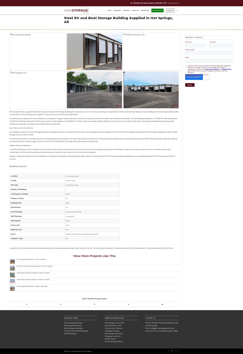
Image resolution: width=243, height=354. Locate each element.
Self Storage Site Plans (114, 333)
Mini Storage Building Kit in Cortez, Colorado (31, 259)
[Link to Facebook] (169, 350)
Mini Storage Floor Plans (114, 323)
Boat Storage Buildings (73, 328)
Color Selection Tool (113, 325)
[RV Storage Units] (94, 52)
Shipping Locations (112, 336)
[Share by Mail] (162, 304)
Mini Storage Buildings (73, 323)
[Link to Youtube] (171, 350)
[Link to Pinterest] (177, 350)
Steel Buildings (70, 333)
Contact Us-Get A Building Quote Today (161, 331)
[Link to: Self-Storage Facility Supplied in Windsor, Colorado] (12, 281)
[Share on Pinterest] (94, 304)
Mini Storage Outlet (16, 112)
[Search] (177, 10)
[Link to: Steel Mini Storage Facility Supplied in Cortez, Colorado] (12, 268)
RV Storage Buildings (72, 325)
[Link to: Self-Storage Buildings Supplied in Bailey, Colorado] (12, 275)
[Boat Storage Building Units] (37, 52)
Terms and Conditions (114, 341)
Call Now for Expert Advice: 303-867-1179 (150, 3)
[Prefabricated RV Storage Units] (151, 52)
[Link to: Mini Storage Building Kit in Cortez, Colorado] (12, 261)
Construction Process (113, 328)
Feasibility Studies (112, 331)
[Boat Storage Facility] (151, 90)
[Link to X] (174, 350)
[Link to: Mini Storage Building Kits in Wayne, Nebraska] (12, 288)
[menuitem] (109, 10)
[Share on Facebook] (27, 304)
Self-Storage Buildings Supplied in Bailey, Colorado (33, 273)
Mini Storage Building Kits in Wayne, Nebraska (32, 286)
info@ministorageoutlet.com (162, 328)
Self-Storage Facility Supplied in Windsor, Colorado (33, 279)
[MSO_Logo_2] (76, 10)
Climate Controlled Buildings (76, 331)
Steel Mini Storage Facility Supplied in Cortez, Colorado (35, 266)
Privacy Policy (110, 339)
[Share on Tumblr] (128, 304)
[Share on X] (61, 304)
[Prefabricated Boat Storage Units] (94, 90)
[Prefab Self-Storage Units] (37, 90)
